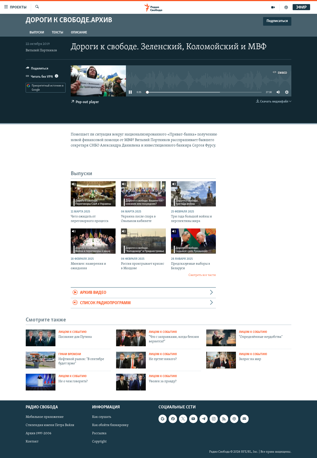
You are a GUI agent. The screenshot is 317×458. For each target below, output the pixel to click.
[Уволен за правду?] (131, 382)
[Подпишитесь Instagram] (214, 419)
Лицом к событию (72, 332)
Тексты (57, 32)
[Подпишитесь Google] (162, 419)
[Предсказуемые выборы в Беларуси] (193, 241)
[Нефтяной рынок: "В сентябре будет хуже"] (40, 360)
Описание (79, 32)
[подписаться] (244, 419)
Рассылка (99, 433)
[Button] (37, 69)
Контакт (32, 442)
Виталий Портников (41, 50)
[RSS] (224, 419)
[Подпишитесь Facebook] (173, 419)
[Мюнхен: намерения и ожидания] (93, 241)
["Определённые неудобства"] (221, 337)
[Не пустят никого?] (131, 360)
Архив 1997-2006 (38, 433)
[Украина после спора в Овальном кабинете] (143, 193)
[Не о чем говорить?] (40, 382)
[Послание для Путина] (40, 337)
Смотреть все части (202, 275)
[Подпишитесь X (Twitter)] (183, 419)
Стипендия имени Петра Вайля (50, 425)
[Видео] (273, 7)
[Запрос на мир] (221, 360)
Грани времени (69, 354)
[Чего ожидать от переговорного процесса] (93, 193)
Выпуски (37, 32)
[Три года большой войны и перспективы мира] (193, 193)
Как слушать (101, 417)
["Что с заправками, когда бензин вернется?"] (131, 337)
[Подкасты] (234, 419)
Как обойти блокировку (110, 425)
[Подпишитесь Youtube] (193, 419)
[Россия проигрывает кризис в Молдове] (143, 241)
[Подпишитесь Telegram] (203, 419)
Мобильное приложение (45, 417)
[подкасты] (286, 7)
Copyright (99, 442)
